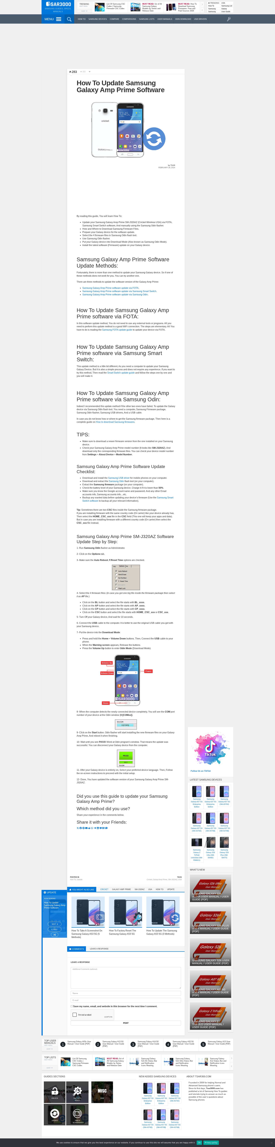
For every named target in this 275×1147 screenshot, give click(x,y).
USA (223, 3)
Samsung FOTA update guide (117, 330)
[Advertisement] (137, 46)
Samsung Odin (116, 481)
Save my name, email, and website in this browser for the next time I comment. (115, 1006)
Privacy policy (211, 1142)
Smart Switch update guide (121, 373)
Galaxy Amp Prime (160, 880)
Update (79, 880)
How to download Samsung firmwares (115, 422)
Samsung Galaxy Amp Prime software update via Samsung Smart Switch (119, 291)
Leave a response (99, 949)
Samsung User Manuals (212, 12)
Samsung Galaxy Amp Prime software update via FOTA (110, 288)
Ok (199, 1142)
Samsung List (226, 6)
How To (211, 6)
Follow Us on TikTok (201, 771)
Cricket (149, 880)
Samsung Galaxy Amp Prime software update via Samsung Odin (115, 294)
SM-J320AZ (172, 880)
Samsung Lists (212, 9)
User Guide (225, 12)
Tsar (172, 165)
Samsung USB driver (119, 478)
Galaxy (224, 9)
